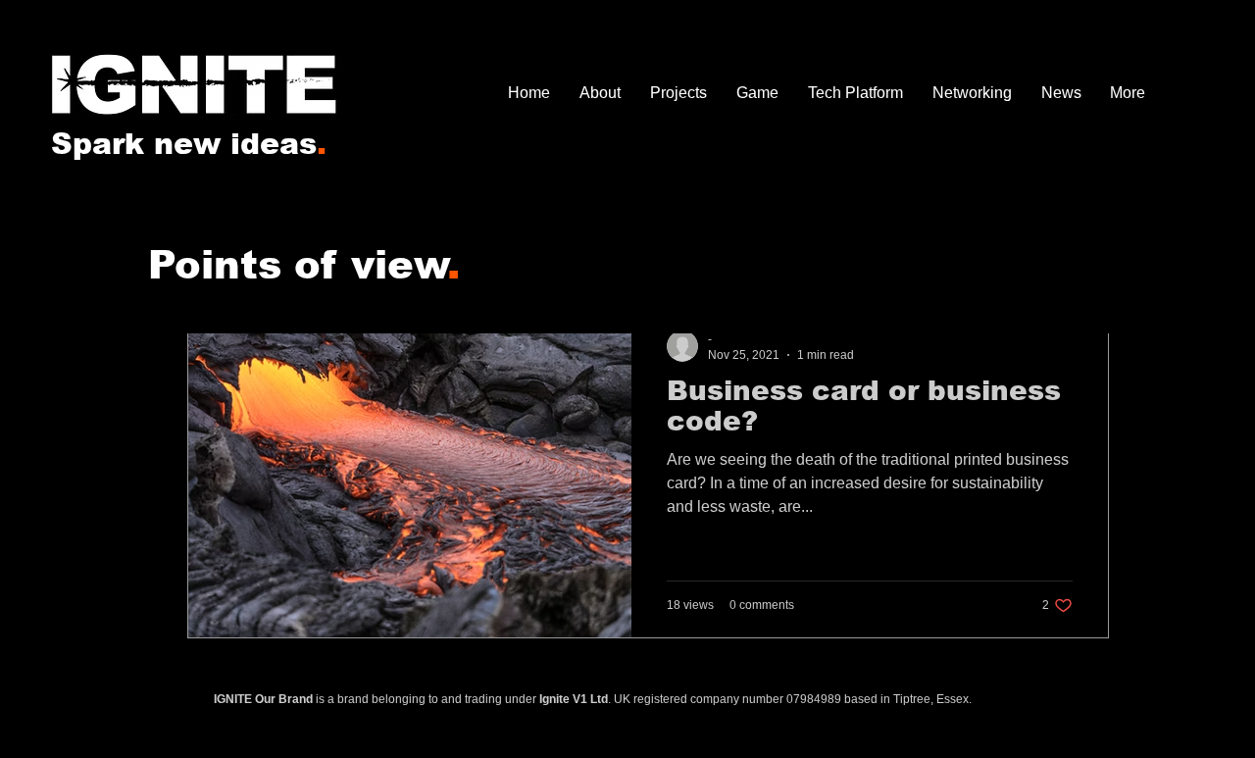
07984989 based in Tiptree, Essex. (879, 699)
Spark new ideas (188, 143)
